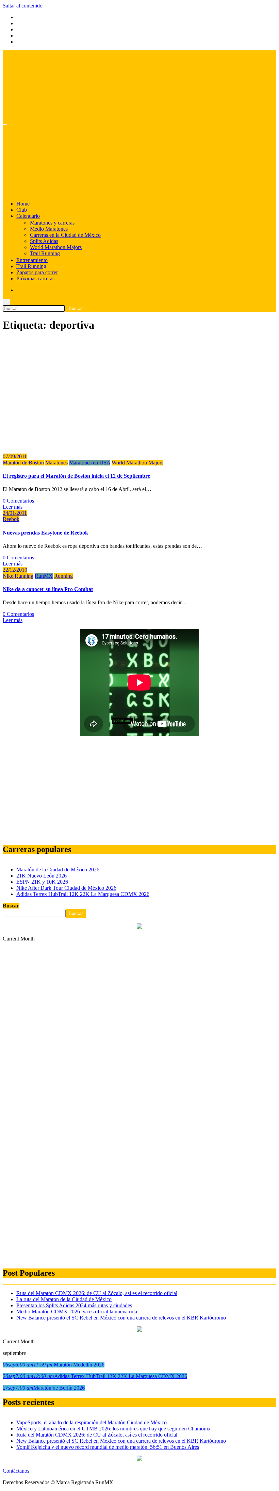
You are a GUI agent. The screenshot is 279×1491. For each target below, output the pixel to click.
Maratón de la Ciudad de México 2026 (57, 869)
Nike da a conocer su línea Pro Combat (48, 589)
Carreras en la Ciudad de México (65, 235)
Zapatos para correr (37, 272)
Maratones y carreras (52, 223)
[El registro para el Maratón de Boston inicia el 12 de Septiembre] (100, 445)
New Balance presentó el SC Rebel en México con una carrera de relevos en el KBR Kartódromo (121, 1318)
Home (23, 204)
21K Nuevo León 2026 (41, 876)
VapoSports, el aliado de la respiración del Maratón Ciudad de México (91, 1422)
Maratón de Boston (23, 462)
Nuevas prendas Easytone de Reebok (45, 533)
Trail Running (45, 253)
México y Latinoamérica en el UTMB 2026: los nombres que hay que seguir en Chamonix (113, 1428)
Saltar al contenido (23, 6)
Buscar (11, 905)
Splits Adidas (44, 241)
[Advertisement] (139, 790)
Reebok (11, 519)
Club (21, 210)
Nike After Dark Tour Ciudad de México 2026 (66, 888)
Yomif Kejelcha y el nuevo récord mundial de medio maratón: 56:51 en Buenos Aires (107, 1447)
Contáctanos (16, 1471)
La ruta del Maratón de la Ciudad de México (64, 1299)
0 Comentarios (18, 501)
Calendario (28, 216)
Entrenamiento (32, 260)
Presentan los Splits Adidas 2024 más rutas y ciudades (74, 1305)
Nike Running (18, 576)
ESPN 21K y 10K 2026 (42, 882)
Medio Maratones (49, 229)
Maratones (56, 462)
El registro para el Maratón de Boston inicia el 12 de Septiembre (76, 476)
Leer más (12, 507)
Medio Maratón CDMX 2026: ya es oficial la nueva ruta (76, 1311)
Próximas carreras (35, 278)
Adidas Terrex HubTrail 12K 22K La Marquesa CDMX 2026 (82, 894)
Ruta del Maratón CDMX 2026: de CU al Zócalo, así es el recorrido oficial (96, 1293)
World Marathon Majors (56, 247)
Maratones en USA (89, 462)
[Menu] (5, 124)
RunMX (44, 576)
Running (63, 576)
